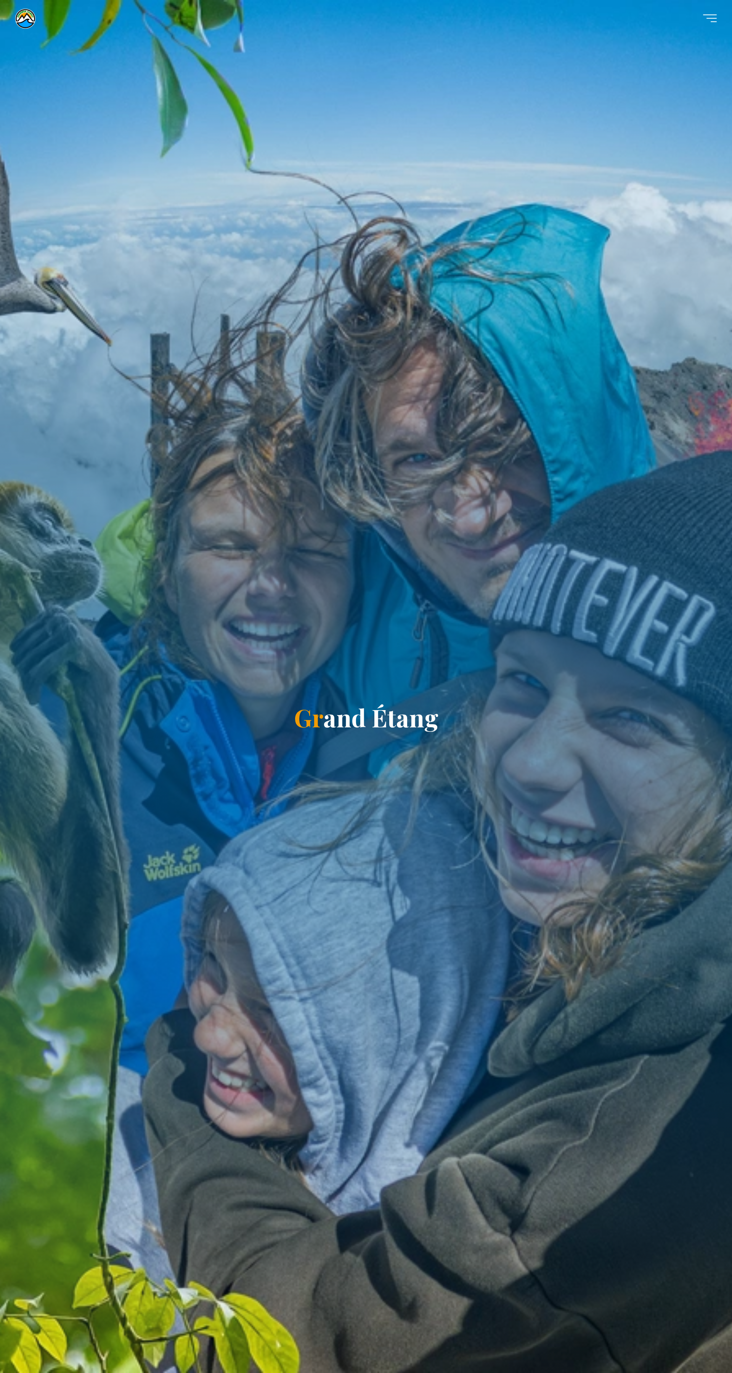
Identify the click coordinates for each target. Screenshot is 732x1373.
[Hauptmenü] (710, 18)
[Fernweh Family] (25, 18)
